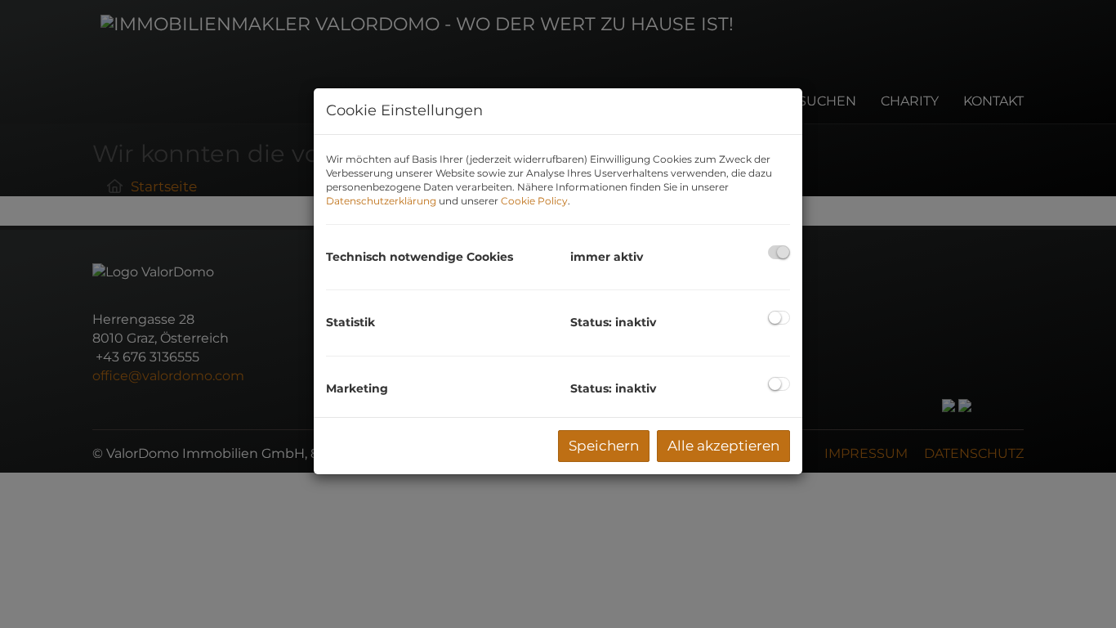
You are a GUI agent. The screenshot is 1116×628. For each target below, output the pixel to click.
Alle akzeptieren (723, 445)
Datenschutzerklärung (381, 201)
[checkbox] (779, 252)
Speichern (604, 445)
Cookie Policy (534, 201)
